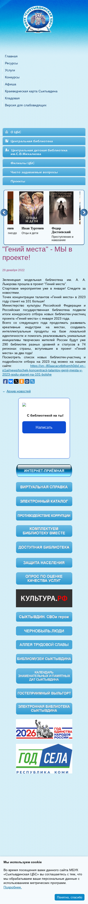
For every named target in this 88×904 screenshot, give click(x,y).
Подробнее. (13, 887)
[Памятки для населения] (44, 562)
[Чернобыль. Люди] (44, 630)
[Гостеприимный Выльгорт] (44, 693)
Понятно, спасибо (69, 897)
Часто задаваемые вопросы (34, 172)
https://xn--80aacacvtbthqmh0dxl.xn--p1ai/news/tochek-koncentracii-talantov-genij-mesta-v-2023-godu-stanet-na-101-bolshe (44, 370)
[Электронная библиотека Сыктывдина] (44, 708)
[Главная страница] (44, 25)
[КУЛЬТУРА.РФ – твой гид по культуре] (44, 598)
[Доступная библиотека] (44, 547)
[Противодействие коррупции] (44, 515)
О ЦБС (16, 132)
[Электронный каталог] (44, 501)
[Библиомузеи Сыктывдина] (44, 658)
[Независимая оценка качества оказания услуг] (44, 578)
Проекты (18, 181)
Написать (44, 427)
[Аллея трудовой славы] (44, 644)
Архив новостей (19, 391)
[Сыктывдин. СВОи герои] (44, 616)
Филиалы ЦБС (22, 163)
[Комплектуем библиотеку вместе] (44, 531)
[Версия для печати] (84, 267)
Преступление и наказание (51, 234)
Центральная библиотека (32, 141)
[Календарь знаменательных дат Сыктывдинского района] (44, 676)
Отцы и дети (21, 231)
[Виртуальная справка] (44, 486)
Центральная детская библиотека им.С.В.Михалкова (39, 152)
